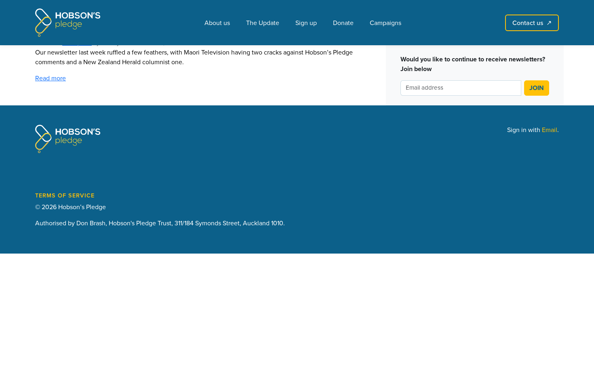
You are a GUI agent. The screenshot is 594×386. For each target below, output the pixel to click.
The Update (262, 22)
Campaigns (385, 22)
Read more (50, 77)
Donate (343, 22)
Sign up (306, 22)
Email (549, 129)
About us (217, 22)
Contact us (532, 22)
